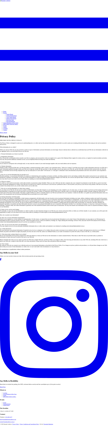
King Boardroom (10, 121)
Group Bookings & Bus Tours (10, 122)
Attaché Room (6, 405)
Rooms (5, 113)
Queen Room (9, 114)
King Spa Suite (10, 120)
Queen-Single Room (11, 115)
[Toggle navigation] (54, 108)
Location (5, 128)
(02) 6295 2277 (8, 417)
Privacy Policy (15, 424)
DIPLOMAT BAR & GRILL (10, 124)
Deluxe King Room (11, 118)
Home (4, 111)
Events (5, 125)
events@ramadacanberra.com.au (7, 421)
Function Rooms (7, 404)
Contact (5, 130)
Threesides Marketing (48, 424)
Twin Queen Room (11, 117)
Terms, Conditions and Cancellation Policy (29, 424)
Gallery (5, 127)
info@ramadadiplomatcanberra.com (8, 419)
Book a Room (3, 132)
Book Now (3, 387)
